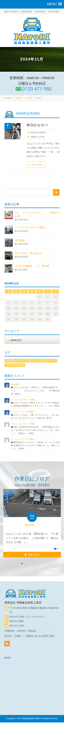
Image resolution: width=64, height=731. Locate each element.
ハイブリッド (50, 361)
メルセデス (11, 365)
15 (40, 308)
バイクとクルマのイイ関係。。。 (33, 227)
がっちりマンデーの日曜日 (23, 412)
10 (55, 303)
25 (9, 319)
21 (32, 314)
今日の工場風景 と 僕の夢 (32, 266)
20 (24, 314)
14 (32, 308)
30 (48, 319)
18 (9, 314)
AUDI (8, 361)
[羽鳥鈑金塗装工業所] (32, 31)
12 (16, 308)
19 (16, 314)
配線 (22, 365)
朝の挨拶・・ (22, 240)
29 (40, 319)
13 (24, 308)
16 (48, 308)
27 (24, 319)
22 (40, 314)
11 (9, 308)
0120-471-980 (16, 616)
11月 (29, 98)
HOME (8, 98)
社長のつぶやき (38, 137)
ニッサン (36, 361)
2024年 (19, 98)
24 (55, 314)
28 (32, 319)
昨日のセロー (37, 125)
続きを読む (37, 164)
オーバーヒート (21, 361)
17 (55, 308)
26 (16, 319)
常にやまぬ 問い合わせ (32, 253)
